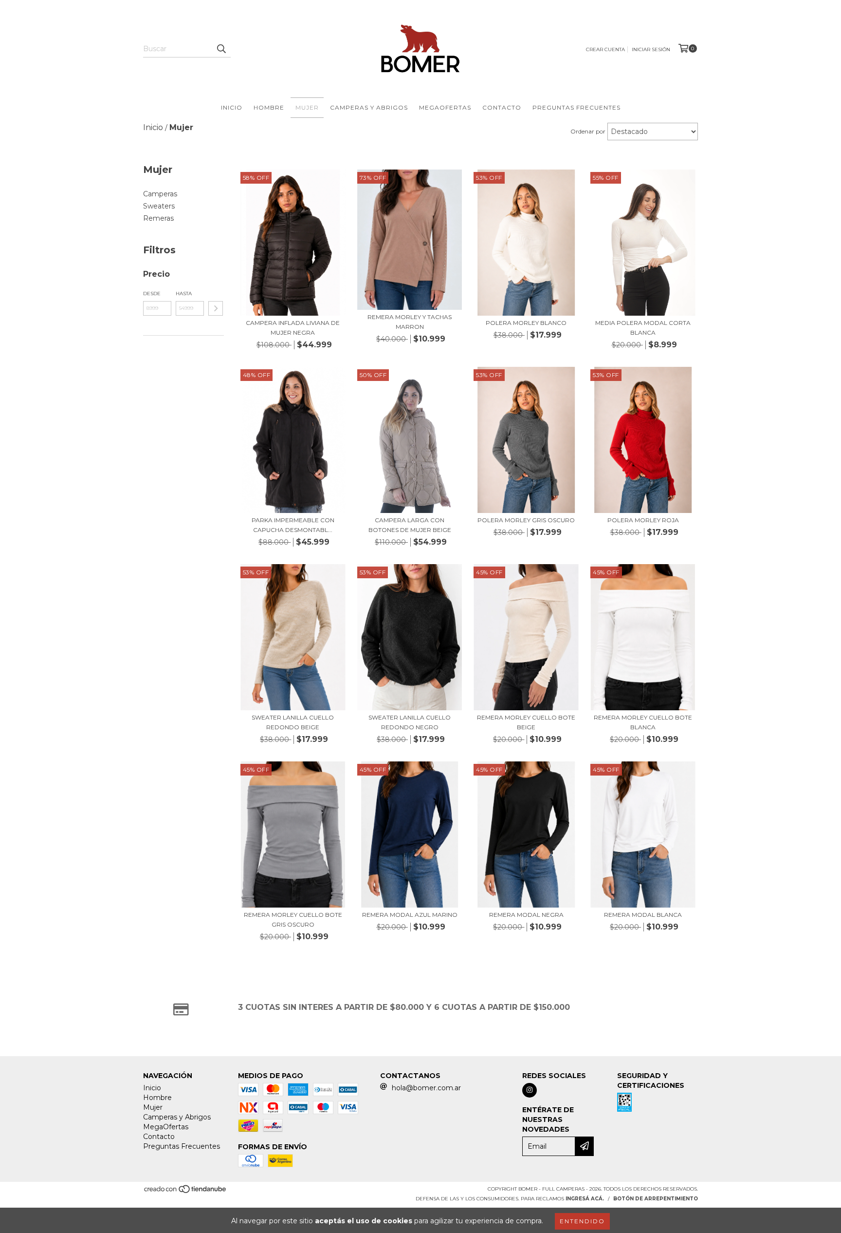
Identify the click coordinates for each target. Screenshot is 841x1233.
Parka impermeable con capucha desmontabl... (293, 524)
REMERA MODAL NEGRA (526, 914)
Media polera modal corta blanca (643, 327)
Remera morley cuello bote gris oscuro (293, 919)
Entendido (582, 1221)
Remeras (158, 218)
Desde (152, 293)
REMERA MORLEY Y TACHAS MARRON (409, 321)
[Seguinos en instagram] (529, 1090)
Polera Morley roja (643, 520)
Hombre (269, 107)
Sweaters (159, 206)
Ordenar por (587, 131)
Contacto (501, 107)
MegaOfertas (445, 107)
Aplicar (215, 308)
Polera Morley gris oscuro (526, 520)
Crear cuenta (605, 49)
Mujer (307, 107)
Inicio (231, 107)
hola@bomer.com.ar (426, 1087)
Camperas (160, 194)
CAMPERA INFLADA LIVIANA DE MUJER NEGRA (293, 327)
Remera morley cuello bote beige (526, 722)
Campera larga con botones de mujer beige (409, 524)
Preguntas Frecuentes (576, 107)
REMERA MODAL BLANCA (643, 914)
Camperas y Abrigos (369, 107)
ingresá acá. (585, 1198)
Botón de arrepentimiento (655, 1198)
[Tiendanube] (185, 1192)
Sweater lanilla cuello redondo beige (293, 722)
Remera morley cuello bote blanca (643, 722)
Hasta (184, 293)
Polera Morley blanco (526, 322)
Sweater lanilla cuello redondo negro (409, 722)
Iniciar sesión (651, 49)
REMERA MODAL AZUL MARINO (409, 914)
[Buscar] (221, 48)
